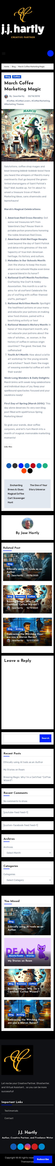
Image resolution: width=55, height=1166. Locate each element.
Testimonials (11, 1110)
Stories (30, 956)
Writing (19, 629)
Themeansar (27, 1161)
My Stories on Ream (14, 769)
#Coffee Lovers (22, 101)
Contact (9, 1118)
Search (45, 738)
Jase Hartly (18, 96)
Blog (7, 77)
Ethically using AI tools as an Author (23, 762)
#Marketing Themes (14, 104)
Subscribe (43, 1159)
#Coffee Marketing (40, 101)
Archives (8, 847)
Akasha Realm (16, 956)
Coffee (16, 77)
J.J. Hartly (27, 1133)
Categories (9, 874)
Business (20, 596)
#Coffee (10, 101)
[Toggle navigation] (3, 53)
